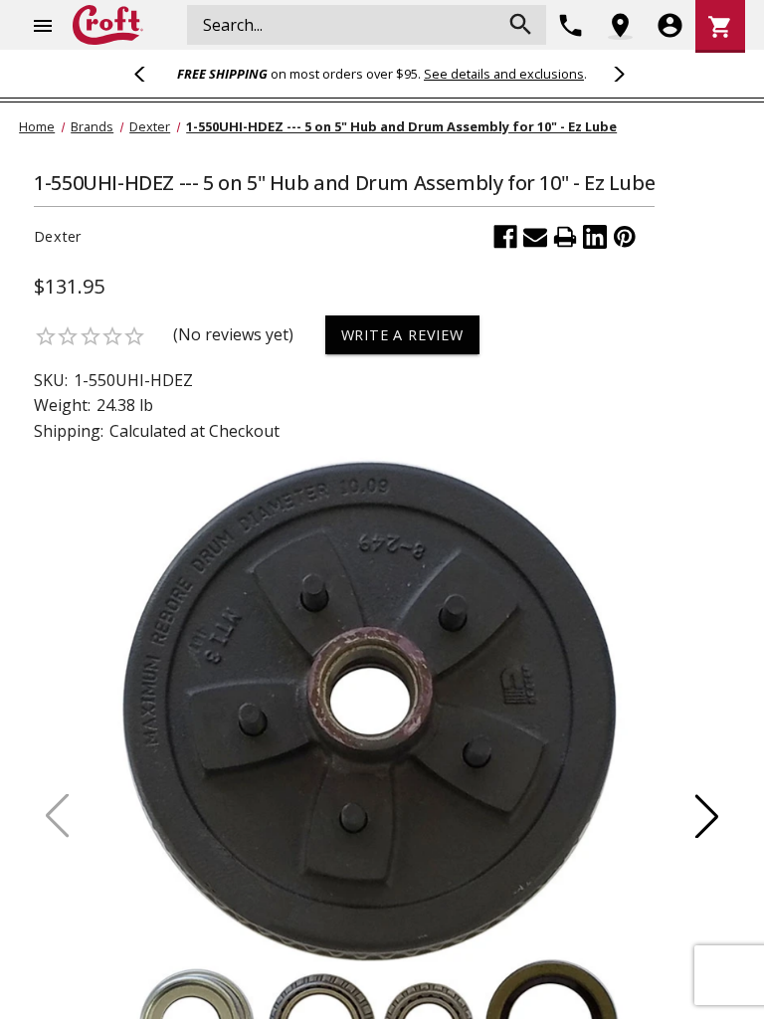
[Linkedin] (595, 237)
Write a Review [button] (402, 334)
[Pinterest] (625, 237)
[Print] (565, 237)
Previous (148, 74)
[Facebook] (505, 237)
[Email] (535, 237)
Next (616, 74)
